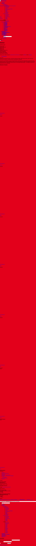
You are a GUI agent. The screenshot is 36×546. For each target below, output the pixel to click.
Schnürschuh (7, 9)
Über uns (3, 536)
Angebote (5, 4)
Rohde (6, 28)
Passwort (1, 541)
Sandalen (5, 34)
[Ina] (5, 364)
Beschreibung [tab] (4, 56)
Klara (1, 417)
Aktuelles (3, 2)
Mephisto (6, 26)
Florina (1, 114)
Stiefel (6, 11)
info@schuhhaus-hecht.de (6, 487)
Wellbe (6, 30)
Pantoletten (7, 7)
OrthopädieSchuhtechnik (4, 535)
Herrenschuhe (4, 31)
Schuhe (3, 3)
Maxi (0, 215)
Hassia (18, 499)
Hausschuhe (7, 6)
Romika (6, 528)
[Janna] (4, 15)
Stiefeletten (5, 29)
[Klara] (5, 415)
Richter (6, 529)
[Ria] (5, 466)
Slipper (6, 10)
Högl (6, 527)
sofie (0, 316)
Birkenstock (7, 21)
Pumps (6, 8)
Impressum (3, 474)
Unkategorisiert (4, 38)
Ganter (12, 499)
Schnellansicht (2, 113)
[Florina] (5, 112)
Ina (0, 366)
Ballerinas (5, 22)
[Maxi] (5, 213)
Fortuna (6, 22)
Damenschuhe (12, 54)
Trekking (6, 19)
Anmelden (9, 543)
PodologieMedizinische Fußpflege (6, 534)
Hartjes (15, 499)
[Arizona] (5, 162)
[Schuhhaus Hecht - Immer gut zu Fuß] (3, 1)
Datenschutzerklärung (5, 473)
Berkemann (7, 20)
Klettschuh (5, 24)
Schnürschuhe (7, 16)
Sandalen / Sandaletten (7, 26)
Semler (6, 29)
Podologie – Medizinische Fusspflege (7, 475)
